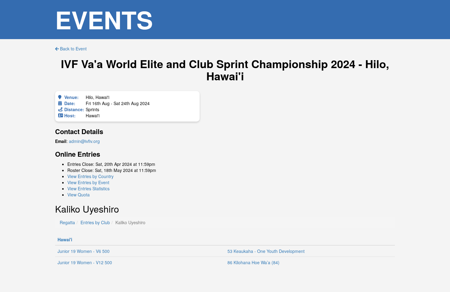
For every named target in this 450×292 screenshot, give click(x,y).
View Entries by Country (90, 176)
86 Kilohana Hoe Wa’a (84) (253, 262)
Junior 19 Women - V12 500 (85, 262)
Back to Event (73, 49)
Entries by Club (95, 222)
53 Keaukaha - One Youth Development (266, 251)
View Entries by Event (88, 182)
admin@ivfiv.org (84, 141)
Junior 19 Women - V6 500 (84, 251)
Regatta (67, 222)
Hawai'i (65, 239)
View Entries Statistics (88, 188)
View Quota (78, 195)
